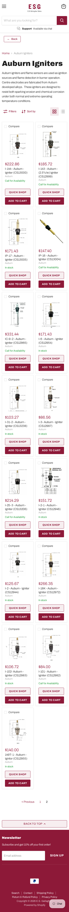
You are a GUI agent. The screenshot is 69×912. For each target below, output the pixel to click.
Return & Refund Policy (25, 897)
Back (12, 39)
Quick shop (17, 192)
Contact (28, 893)
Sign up (57, 855)
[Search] (62, 20)
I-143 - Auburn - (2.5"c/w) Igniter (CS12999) (48, 172)
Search (15, 893)
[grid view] (54, 111)
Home (6, 53)
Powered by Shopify (34, 905)
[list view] (63, 111)
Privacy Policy (49, 897)
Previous (28, 801)
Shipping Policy (45, 893)
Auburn (9, 176)
